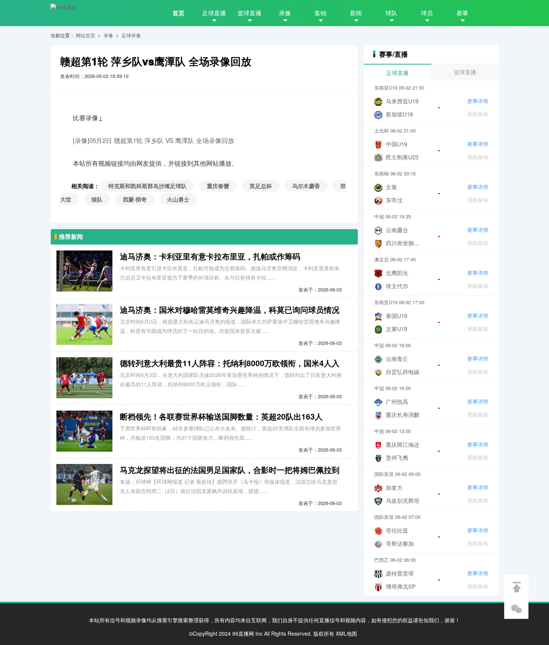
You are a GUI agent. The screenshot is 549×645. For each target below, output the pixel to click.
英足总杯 (260, 186)
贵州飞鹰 (397, 457)
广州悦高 (397, 401)
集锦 (320, 13)
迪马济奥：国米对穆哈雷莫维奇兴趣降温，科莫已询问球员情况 (229, 309)
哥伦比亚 (397, 530)
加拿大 (394, 487)
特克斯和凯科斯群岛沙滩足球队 (147, 186)
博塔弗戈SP (401, 586)
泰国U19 (396, 316)
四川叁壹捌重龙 (405, 243)
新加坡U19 (399, 114)
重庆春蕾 (218, 186)
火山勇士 (178, 199)
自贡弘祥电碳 (402, 372)
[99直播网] (63, 7)
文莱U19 (396, 329)
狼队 (97, 199)
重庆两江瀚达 (402, 444)
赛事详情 (477, 101)
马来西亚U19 (402, 101)
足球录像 (131, 35)
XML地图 (346, 633)
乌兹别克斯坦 (402, 500)
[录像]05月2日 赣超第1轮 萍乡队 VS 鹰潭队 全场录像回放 (153, 140)
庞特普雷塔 (400, 573)
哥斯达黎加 (400, 543)
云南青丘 (397, 358)
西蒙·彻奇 (135, 199)
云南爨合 (397, 230)
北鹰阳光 (397, 273)
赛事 (462, 13)
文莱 (391, 187)
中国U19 (396, 144)
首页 (178, 13)
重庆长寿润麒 (402, 414)
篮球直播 (249, 13)
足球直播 (214, 13)
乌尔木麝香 (306, 186)
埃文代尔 (397, 286)
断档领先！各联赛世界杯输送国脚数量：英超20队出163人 (221, 416)
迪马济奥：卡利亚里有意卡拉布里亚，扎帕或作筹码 (210, 256)
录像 (285, 13)
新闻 (356, 13)
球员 (427, 13)
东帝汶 (394, 200)
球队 (391, 13)
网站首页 (85, 35)
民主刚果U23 (402, 157)
